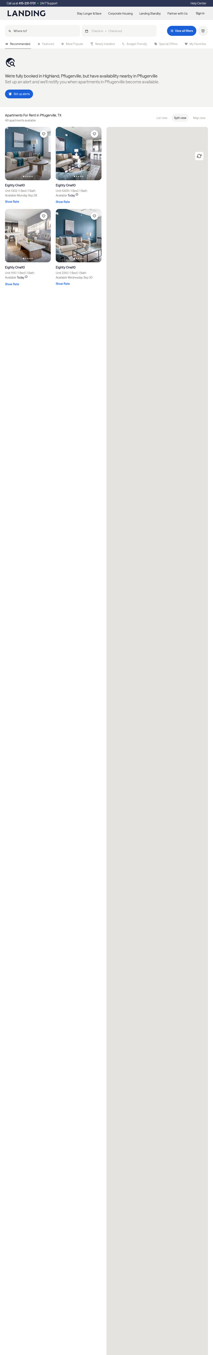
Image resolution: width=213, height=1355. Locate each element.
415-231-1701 (27, 3)
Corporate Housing (120, 13)
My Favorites (197, 44)
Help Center (198, 3)
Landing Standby (150, 13)
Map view (199, 118)
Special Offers (168, 44)
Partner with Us (177, 13)
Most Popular (74, 44)
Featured (48, 44)
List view (161, 118)
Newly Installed (105, 44)
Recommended (20, 44)
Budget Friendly (137, 44)
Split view (180, 118)
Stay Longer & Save (89, 13)
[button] (119, 31)
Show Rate (12, 201)
